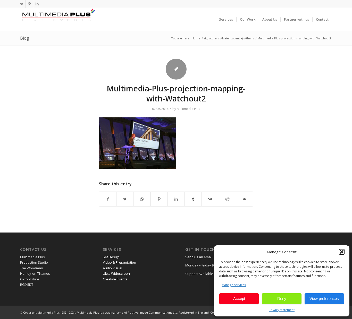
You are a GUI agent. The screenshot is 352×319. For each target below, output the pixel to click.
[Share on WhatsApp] (141, 199)
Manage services (234, 285)
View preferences (324, 298)
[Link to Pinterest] (29, 4)
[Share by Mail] (244, 199)
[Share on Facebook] (107, 199)
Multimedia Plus (188, 109)
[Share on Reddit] (227, 199)
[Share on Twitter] (124, 199)
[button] (341, 251)
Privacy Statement (282, 310)
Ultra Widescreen (116, 273)
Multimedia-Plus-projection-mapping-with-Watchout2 (176, 93)
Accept (239, 298)
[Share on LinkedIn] (176, 199)
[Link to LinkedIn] (37, 4)
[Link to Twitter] (21, 4)
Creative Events (115, 279)
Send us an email (198, 257)
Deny (281, 298)
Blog (24, 38)
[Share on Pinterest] (159, 199)
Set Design (111, 257)
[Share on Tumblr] (193, 199)
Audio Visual (112, 268)
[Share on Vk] (210, 199)
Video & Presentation (119, 262)
